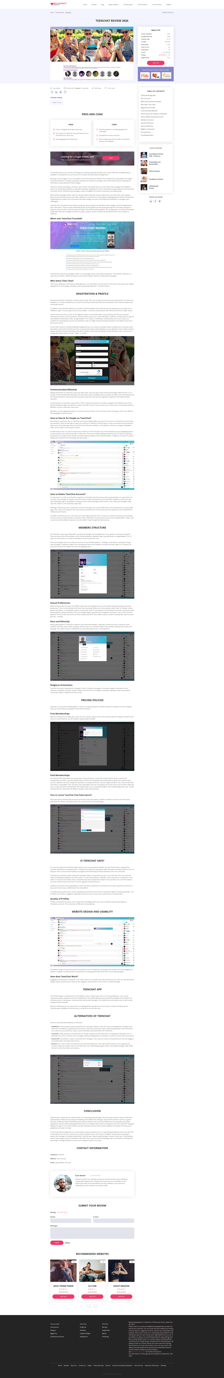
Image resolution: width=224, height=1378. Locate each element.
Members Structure (147, 120)
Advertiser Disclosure (152, 1365)
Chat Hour (83, 1324)
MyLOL (104, 1333)
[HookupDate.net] (144, 163)
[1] (58, 1212)
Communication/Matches (149, 111)
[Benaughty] (155, 75)
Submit (56, 1243)
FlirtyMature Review (156, 179)
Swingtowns (84, 1337)
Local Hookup (156, 5)
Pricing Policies (146, 132)
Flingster (53, 1330)
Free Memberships (147, 135)
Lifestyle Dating (56, 97)
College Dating (56, 102)
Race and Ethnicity (147, 126)
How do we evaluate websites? (122, 1365)
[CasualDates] (144, 155)
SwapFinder (106, 1330)
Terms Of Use (138, 1365)
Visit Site (156, 63)
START (111, 158)
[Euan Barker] (63, 1183)
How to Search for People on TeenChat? (154, 114)
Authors (108, 1365)
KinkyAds (83, 1330)
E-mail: (96, 1217)
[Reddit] (151, 201)
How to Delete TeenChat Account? (152, 117)
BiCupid (104, 1327)
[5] (66, 1212)
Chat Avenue (54, 1327)
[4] (64, 1212)
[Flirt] (145, 75)
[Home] (60, 4)
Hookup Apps (127, 5)
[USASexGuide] (144, 187)
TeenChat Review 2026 (148, 95)
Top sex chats (54, 1324)
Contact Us (82, 1365)
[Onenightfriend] (166, 75)
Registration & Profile (148, 108)
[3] (62, 1212)
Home (85, 5)
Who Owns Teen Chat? (148, 105)
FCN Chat (105, 1324)
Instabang (105, 1337)
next (96, 1306)
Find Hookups (142, 5)
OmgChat (83, 1327)
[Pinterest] (65, 92)
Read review (63, 1292)
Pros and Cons (145, 98)
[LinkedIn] (56, 92)
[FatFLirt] (144, 171)
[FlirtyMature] (144, 179)
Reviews (94, 5)
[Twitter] (60, 92)
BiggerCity (53, 1333)
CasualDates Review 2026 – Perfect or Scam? (156, 156)
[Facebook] (52, 92)
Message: (54, 1226)
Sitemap (163, 1365)
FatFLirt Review (154, 171)
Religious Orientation (148, 129)
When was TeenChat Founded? (151, 102)
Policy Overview (98, 1365)
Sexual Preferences (147, 123)
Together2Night (85, 1333)
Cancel (67, 1243)
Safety (90, 1365)
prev (89, 1306)
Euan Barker (80, 1175)
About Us (74, 1365)
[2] (60, 1212)
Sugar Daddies (113, 5)
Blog (102, 5)
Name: (53, 1217)
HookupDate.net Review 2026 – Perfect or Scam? (155, 164)
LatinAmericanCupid (57, 1337)
